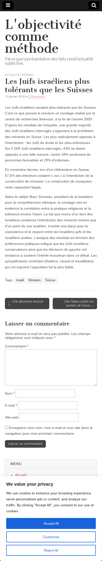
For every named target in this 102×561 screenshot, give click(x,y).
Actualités (13, 74)
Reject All (51, 550)
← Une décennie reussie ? (25, 303)
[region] (51, 518)
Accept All (51, 523)
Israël (20, 280)
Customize (51, 537)
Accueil (20, 475)
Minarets (34, 280)
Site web (11, 417)
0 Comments (36, 96)
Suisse (50, 280)
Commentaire (16, 346)
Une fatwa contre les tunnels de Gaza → (79, 303)
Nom (10, 393)
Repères (28, 74)
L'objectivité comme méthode (43, 36)
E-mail (11, 405)
